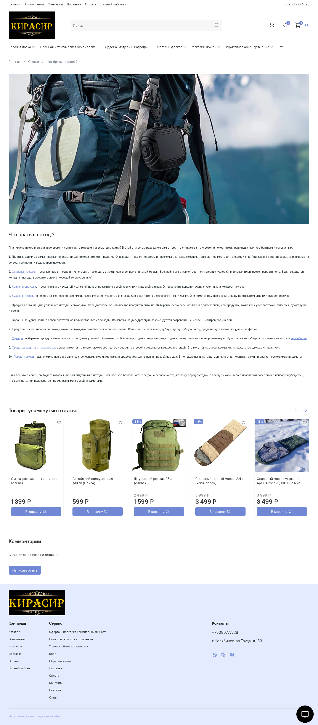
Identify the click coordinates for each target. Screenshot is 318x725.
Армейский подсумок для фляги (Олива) (92, 480)
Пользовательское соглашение (71, 639)
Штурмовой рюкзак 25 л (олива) (153, 480)
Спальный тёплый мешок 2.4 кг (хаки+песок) (220, 480)
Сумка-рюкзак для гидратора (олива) (34, 480)
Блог (52, 654)
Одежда (17, 338)
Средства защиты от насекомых (33, 347)
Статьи (33, 61)
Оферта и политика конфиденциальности (78, 632)
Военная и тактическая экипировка (68, 47)
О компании (34, 4)
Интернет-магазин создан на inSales (34, 716)
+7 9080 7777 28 (296, 4)
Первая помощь (24, 356)
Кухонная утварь (23, 295)
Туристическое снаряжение (247, 47)
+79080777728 (225, 632)
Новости (55, 690)
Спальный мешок (23, 271)
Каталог (15, 4)
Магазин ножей (204, 47)
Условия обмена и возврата (68, 646)
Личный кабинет (113, 4)
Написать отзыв (24, 570)
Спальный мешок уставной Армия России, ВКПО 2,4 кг (278, 480)
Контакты (55, 4)
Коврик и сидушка (24, 286)
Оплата (90, 4)
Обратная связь (60, 661)
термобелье (299, 338)
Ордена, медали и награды (126, 47)
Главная (15, 61)
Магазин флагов (169, 47)
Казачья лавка (20, 47)
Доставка (74, 4)
